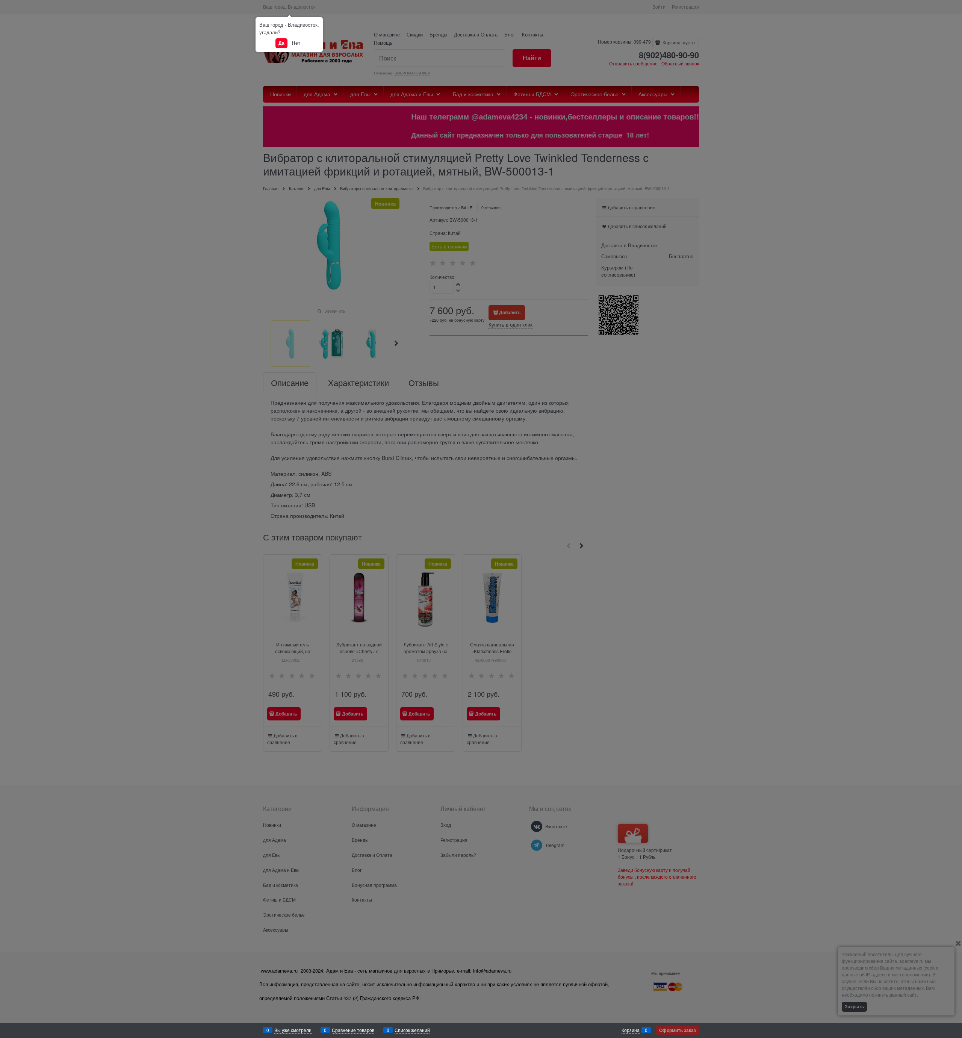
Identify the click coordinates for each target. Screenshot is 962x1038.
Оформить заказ (677, 1030)
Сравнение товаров (353, 1030)
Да (281, 42)
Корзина (631, 1030)
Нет (296, 42)
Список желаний (412, 1030)
